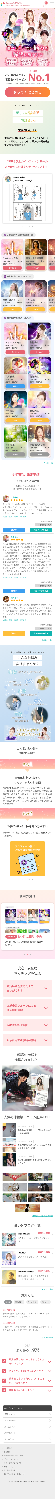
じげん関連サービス (14, 1474)
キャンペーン (32, 1302)
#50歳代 (23, 517)
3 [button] (29, 227)
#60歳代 (23, 620)
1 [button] (23, 227)
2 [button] (26, 227)
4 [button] (32, 227)
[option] (27, 198)
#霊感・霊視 (7, 517)
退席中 (15, 454)
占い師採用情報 (9, 1470)
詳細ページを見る (41, 530)
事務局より (19, 1302)
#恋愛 (16, 517)
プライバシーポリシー (12, 1459)
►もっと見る (47, 1289)
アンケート (45, 1302)
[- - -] (52, 4)
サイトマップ (9, 1467)
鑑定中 (15, 386)
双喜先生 (14, 497)
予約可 (12, 309)
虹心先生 (14, 598)
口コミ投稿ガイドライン (13, 1463)
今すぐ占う (12, 268)
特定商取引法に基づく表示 (13, 1456)
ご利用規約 (8, 1448)
